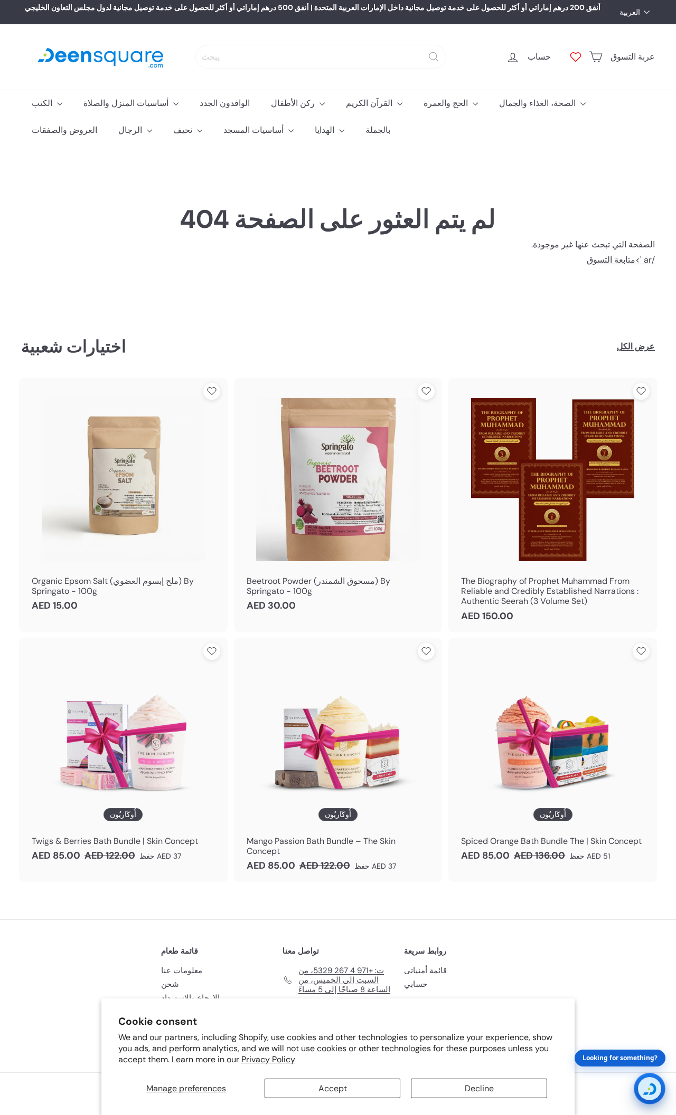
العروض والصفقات (64, 130)
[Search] (433, 57)
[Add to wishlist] (211, 391)
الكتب (43, 103)
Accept (332, 1088)
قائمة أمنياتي (425, 970)
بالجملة (377, 130)
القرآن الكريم (370, 103)
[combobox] (320, 57)
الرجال (131, 130)
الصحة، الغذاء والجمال (538, 103)
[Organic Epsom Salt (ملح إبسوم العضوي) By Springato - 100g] (123, 500)
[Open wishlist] (575, 57)
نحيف (183, 130)
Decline (479, 1088)
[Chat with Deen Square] (649, 1088)
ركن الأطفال (294, 103)
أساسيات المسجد (254, 130)
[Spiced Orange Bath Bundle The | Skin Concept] (552, 755)
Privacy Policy (268, 1059)
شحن (170, 984)
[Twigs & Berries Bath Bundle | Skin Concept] (123, 755)
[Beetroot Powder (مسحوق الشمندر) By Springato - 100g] (338, 500)
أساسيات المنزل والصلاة (127, 103)
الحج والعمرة (447, 103)
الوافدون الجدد (225, 103)
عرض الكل (636, 346)
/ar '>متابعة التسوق (621, 259)
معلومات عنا (181, 970)
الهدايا (325, 130)
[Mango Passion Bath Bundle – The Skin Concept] (338, 760)
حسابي (415, 984)
